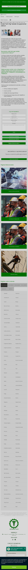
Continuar (14, 567)
